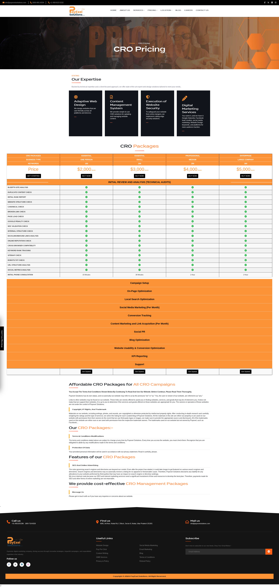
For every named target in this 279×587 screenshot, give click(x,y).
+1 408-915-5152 (57, 2)
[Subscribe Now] (268, 552)
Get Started (33, 176)
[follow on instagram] (28, 564)
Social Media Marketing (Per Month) (139, 307)
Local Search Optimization (139, 299)
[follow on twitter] (15, 564)
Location (166, 10)
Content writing (102, 553)
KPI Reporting (139, 356)
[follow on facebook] (9, 564)
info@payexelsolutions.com (15, 2)
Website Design (102, 545)
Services (138, 10)
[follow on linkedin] (22, 564)
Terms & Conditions (147, 557)
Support (139, 364)
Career (188, 10)
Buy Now (86, 176)
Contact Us (202, 10)
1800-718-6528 (30, 523)
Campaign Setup (139, 283)
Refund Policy (145, 561)
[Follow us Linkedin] (272, 2)
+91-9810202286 (18, 523)
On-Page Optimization (139, 291)
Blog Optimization (139, 340)
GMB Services (101, 557)
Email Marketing (146, 549)
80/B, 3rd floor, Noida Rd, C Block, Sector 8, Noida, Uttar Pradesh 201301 (126, 523)
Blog (178, 10)
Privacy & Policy (102, 561)
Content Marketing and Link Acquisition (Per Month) (139, 323)
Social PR (139, 331)
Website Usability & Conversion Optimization (139, 348)
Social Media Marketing (149, 545)
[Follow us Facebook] (264, 2)
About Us (125, 10)
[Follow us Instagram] (275, 2)
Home (113, 10)
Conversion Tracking (139, 315)
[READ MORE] (80, 117)
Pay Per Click (101, 549)
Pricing (152, 10)
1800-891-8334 (38, 2)
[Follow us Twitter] (268, 2)
